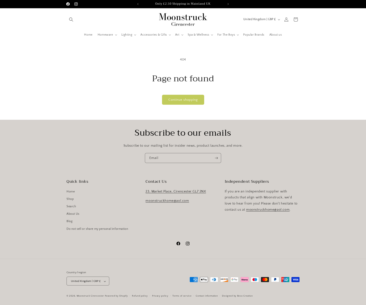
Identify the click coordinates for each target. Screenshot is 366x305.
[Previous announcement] (138, 4)
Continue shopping (183, 100)
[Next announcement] (228, 4)
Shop (70, 199)
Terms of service (181, 296)
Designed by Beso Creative (237, 296)
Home (71, 191)
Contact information (207, 296)
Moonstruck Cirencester (90, 296)
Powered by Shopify (116, 296)
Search (71, 206)
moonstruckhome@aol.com (167, 201)
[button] (71, 19)
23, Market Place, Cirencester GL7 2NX (176, 191)
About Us (73, 214)
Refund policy (140, 296)
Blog (69, 221)
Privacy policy (160, 296)
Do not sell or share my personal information (97, 228)
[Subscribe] (216, 158)
